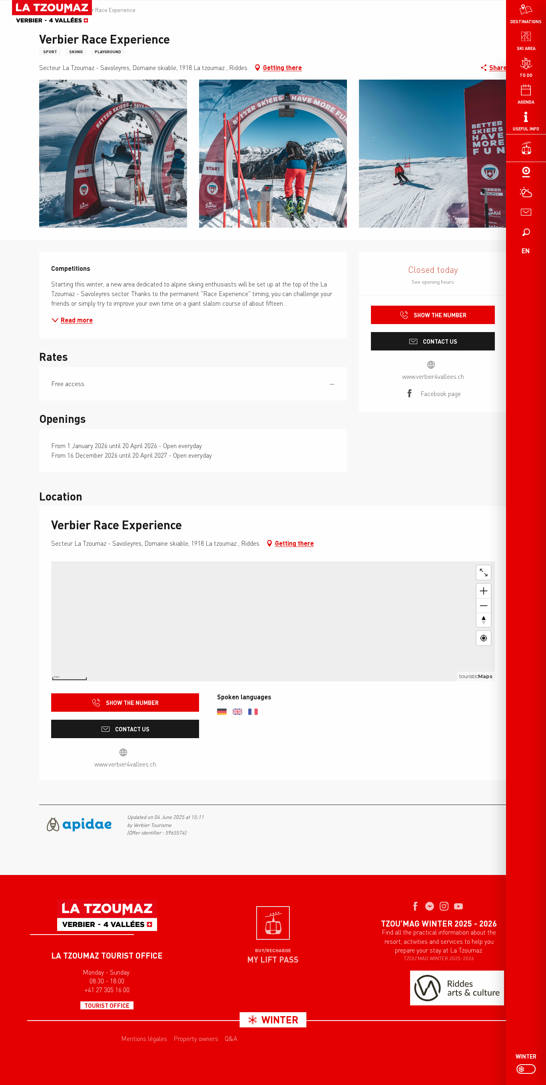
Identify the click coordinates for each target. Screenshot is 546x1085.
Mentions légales (144, 1039)
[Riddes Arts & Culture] (457, 988)
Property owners (195, 1039)
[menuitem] (52, 13)
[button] (526, 232)
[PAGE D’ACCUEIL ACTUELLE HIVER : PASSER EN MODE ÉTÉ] (526, 1069)
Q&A (231, 1039)
